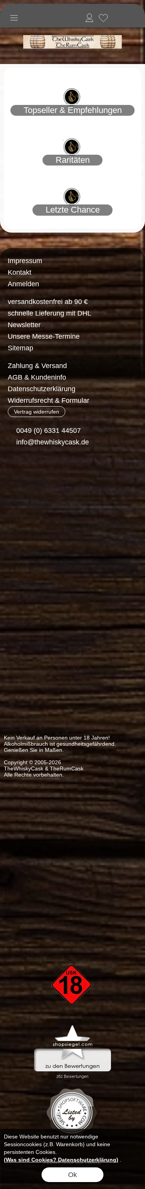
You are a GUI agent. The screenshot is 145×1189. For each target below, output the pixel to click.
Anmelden (23, 284)
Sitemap (20, 348)
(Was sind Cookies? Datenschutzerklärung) (61, 1160)
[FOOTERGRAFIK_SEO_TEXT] (73, 951)
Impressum (25, 261)
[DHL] (18, 501)
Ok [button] (72, 1175)
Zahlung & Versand (37, 366)
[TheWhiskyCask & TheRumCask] (72, 30)
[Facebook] (13, 470)
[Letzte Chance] (72, 177)
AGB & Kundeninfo (37, 377)
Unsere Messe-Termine (44, 336)
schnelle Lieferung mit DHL (49, 313)
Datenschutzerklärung (41, 389)
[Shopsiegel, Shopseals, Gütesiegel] (72, 1027)
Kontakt (19, 272)
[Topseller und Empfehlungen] (72, 77)
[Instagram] (34, 470)
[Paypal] (78, 501)
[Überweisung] (48, 501)
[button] (14, 18)
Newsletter (24, 325)
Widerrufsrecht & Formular (48, 400)
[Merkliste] (103, 18)
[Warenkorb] (117, 18)
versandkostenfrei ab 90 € (48, 302)
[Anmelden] (89, 18)
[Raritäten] (72, 128)
